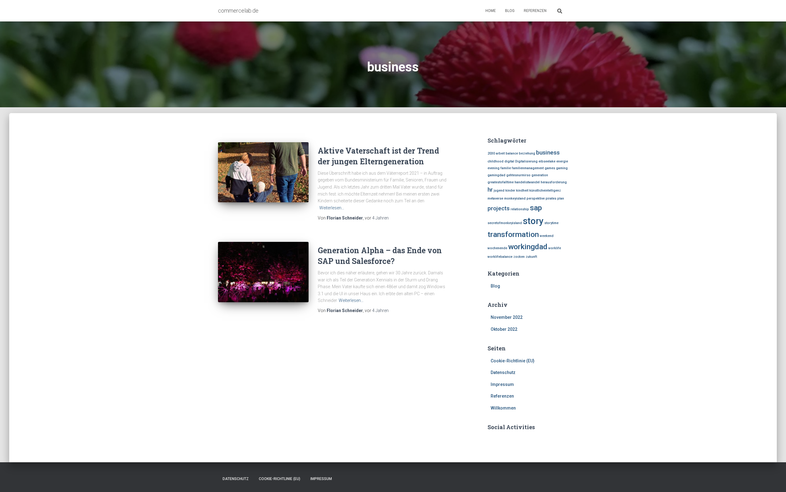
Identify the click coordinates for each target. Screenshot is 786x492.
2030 (491, 153)
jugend (499, 191)
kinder (510, 191)
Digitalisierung (526, 161)
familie (505, 168)
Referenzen (535, 11)
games (550, 168)
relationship (520, 209)
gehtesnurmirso (518, 175)
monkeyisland (515, 198)
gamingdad (496, 175)
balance (512, 153)
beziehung (527, 153)
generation (539, 175)
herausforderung (554, 182)
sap (536, 207)
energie (562, 161)
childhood (496, 161)
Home (490, 11)
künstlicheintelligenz (545, 191)
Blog (510, 11)
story (533, 221)
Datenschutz (503, 372)
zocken (519, 257)
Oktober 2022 (504, 329)
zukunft (531, 257)
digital (509, 161)
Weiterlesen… (331, 207)
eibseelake (547, 161)
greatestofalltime (501, 182)
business (548, 152)
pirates (551, 198)
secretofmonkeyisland (505, 223)
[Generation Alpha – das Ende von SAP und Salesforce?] (263, 272)
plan (560, 198)
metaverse (495, 198)
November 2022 (507, 317)
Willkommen (503, 408)
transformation (513, 234)
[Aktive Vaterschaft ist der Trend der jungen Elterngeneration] (263, 172)
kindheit (522, 191)
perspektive (536, 198)
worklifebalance (500, 257)
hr (490, 189)
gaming (562, 168)
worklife (554, 248)
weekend (547, 236)
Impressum (502, 384)
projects (499, 208)
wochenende (497, 248)
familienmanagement (528, 168)
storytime (551, 223)
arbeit (500, 153)
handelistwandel (527, 182)
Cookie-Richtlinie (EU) (513, 360)
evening (494, 168)
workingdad (527, 246)
